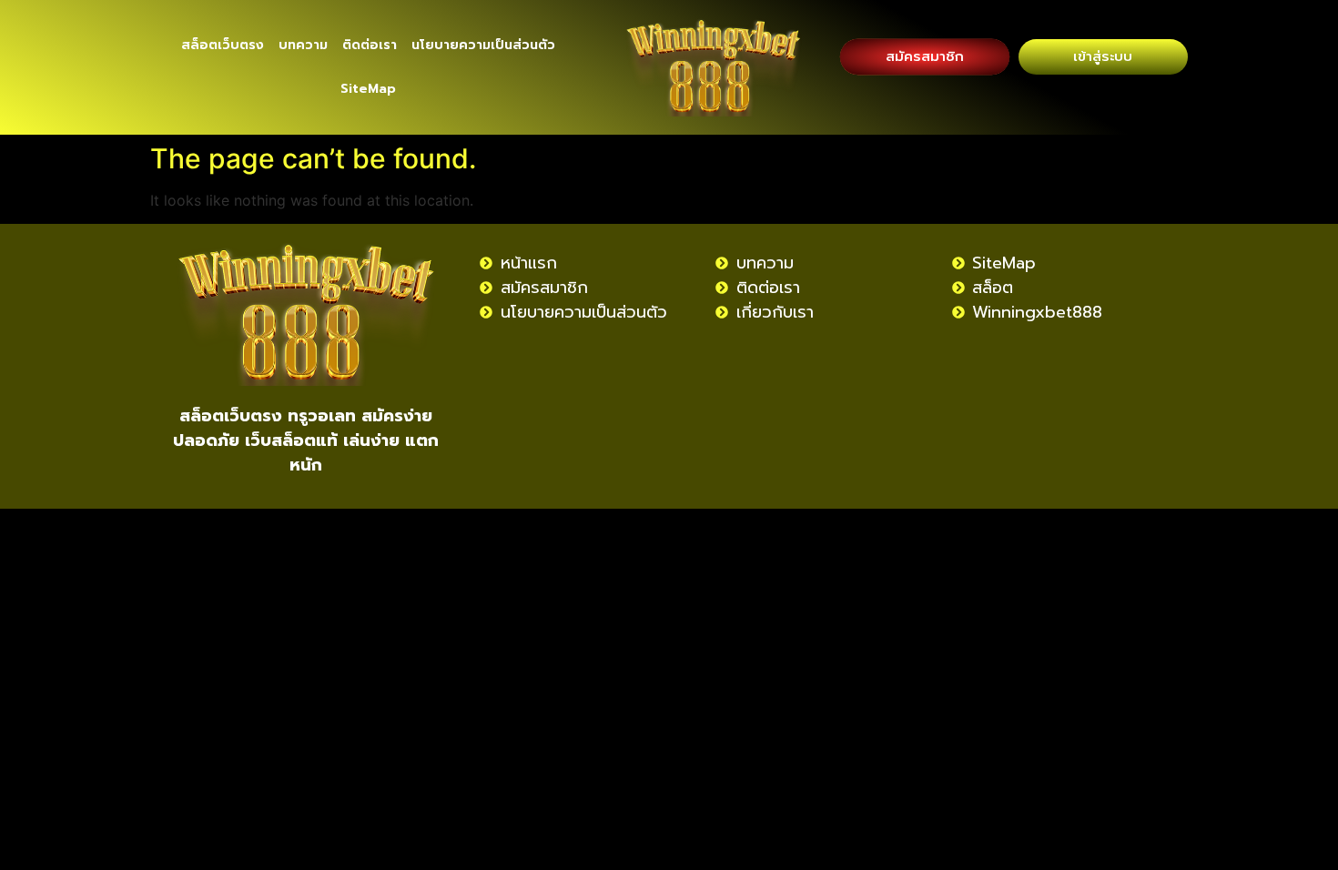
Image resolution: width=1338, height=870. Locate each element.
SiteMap (368, 88)
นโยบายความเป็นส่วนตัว (483, 45)
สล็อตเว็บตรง (222, 45)
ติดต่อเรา (369, 45)
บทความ (303, 45)
